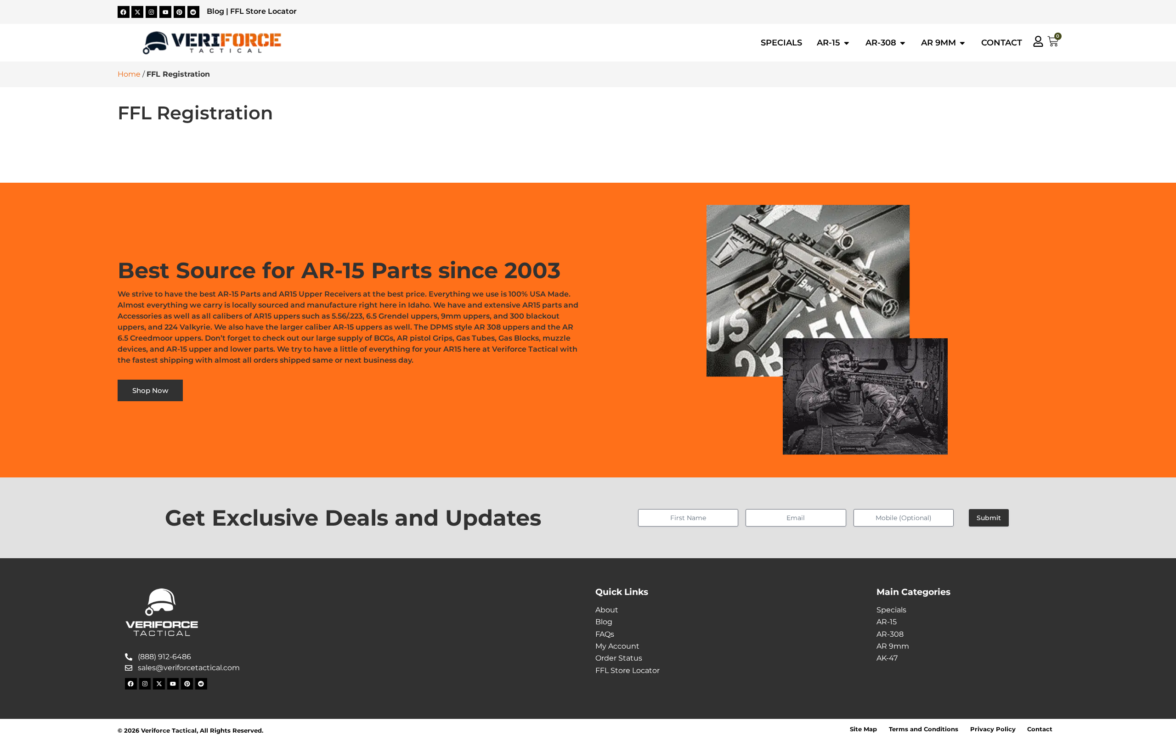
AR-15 (886, 621)
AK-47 (887, 658)
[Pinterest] (180, 12)
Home (129, 74)
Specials (891, 609)
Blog (215, 11)
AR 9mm (892, 646)
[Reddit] (193, 12)
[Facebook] (124, 12)
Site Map (863, 729)
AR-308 (890, 634)
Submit (989, 518)
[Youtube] (165, 12)
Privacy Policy (993, 729)
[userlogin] (1038, 41)
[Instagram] (152, 12)
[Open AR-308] (903, 43)
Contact (1039, 729)
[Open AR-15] (846, 43)
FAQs (604, 634)
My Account (617, 646)
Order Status (618, 658)
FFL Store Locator (263, 11)
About (606, 609)
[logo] (211, 43)
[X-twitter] (137, 12)
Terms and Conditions (923, 729)
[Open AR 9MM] (962, 43)
